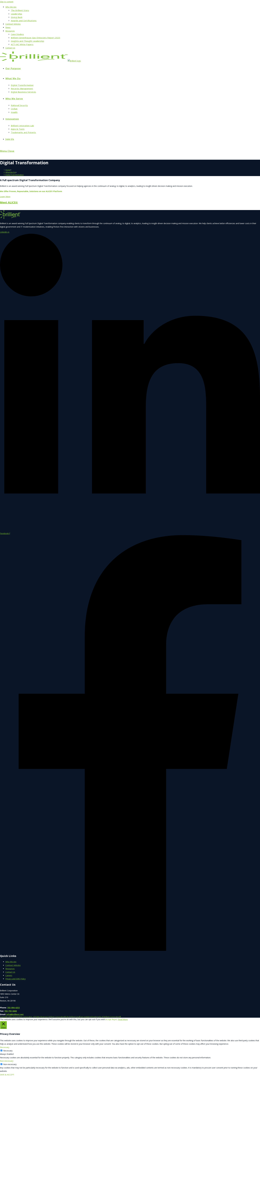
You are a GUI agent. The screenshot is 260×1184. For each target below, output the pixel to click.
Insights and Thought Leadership (27, 41)
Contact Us (10, 48)
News (7, 27)
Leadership (16, 13)
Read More (123, 1019)
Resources (10, 31)
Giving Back (16, 17)
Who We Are (10, 7)
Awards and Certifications (24, 20)
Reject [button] (114, 1019)
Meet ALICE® (9, 202)
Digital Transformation (14, 174)
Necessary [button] (4, 1047)
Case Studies (17, 34)
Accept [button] (108, 1019)
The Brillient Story (20, 10)
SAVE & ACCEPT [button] (7, 1074)
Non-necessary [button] (6, 1061)
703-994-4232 (13, 1007)
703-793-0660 (10, 1011)
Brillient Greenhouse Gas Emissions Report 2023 (35, 37)
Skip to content (6, 1)
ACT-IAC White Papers (22, 44)
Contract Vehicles (13, 24)
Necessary (7, 1050)
